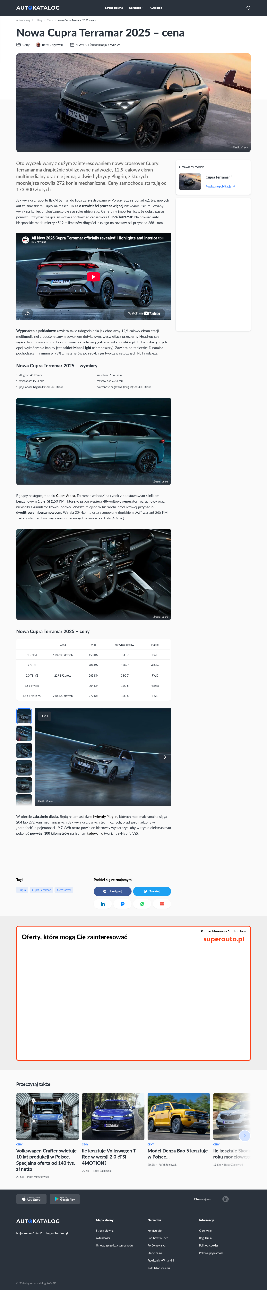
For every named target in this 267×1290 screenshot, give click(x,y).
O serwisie (205, 1230)
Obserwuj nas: (202, 1199)
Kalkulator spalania (159, 1268)
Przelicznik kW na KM (161, 1260)
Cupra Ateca (65, 495)
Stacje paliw (155, 1253)
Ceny (19, 1144)
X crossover (64, 890)
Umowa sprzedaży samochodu (114, 1245)
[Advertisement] (213, 264)
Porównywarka (157, 1245)
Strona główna (105, 1230)
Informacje (206, 1220)
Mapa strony (105, 1220)
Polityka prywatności (211, 1253)
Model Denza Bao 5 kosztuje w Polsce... (178, 1153)
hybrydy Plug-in (105, 816)
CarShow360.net (158, 1238)
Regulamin (205, 1238)
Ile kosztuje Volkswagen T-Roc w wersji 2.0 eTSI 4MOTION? (110, 1156)
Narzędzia (154, 1220)
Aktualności (103, 1238)
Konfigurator (155, 1230)
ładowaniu (95, 833)
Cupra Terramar (41, 890)
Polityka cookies (208, 1245)
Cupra (22, 890)
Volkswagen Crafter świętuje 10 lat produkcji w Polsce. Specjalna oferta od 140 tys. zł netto (46, 1159)
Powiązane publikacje (218, 186)
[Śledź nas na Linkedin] (225, 1199)
